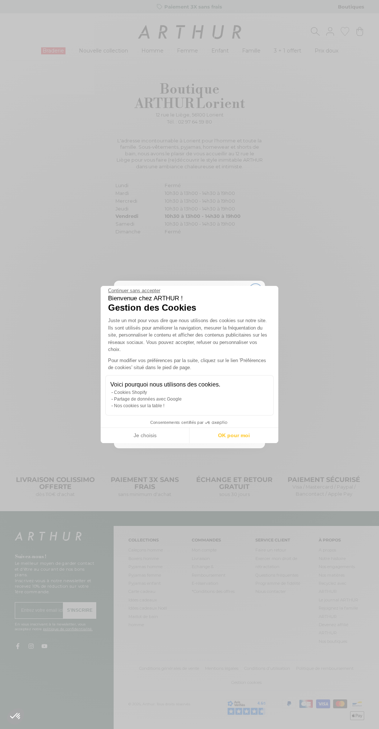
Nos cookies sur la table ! (139, 405)
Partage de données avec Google (148, 399)
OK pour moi (234, 435)
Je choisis (145, 435)
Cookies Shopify (130, 392)
